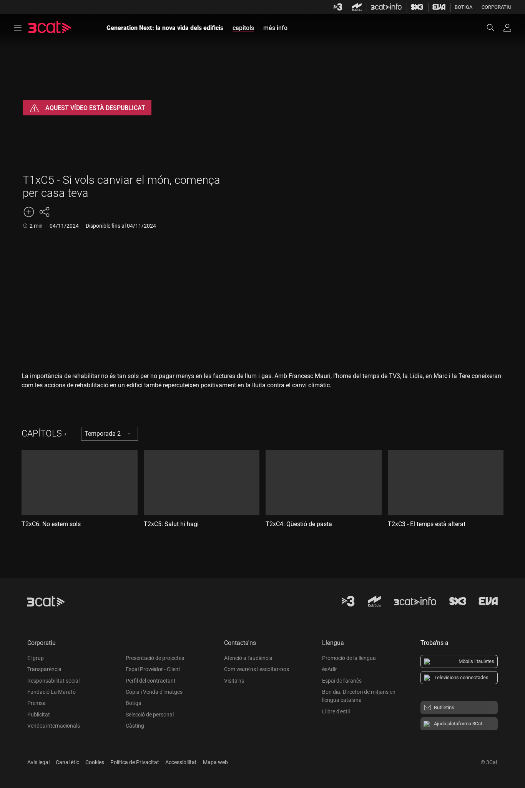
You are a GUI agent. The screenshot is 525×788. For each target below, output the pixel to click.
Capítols (42, 433)
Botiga (463, 7)
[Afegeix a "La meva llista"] (29, 212)
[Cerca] (494, 27)
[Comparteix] (44, 212)
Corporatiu (496, 7)
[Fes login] (507, 27)
